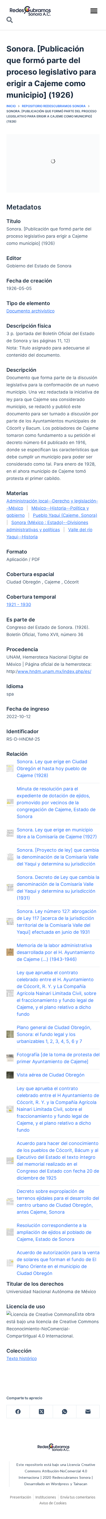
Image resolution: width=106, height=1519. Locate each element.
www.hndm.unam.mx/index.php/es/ (54, 671)
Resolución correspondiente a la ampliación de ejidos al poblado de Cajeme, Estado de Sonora (54, 1232)
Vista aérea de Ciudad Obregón (51, 1075)
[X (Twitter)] (41, 1411)
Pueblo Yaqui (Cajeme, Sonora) (65, 515)
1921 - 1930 (18, 604)
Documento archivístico (30, 311)
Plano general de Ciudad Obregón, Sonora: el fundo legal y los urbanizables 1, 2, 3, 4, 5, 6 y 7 (54, 1034)
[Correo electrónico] (88, 1411)
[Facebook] (18, 1411)
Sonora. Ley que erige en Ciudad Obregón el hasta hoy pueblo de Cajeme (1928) (52, 768)
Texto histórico (21, 1358)
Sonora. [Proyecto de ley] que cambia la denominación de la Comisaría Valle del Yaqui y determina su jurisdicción (58, 857)
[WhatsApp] (64, 1411)
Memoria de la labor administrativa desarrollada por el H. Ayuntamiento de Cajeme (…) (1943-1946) (56, 952)
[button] (94, 11)
